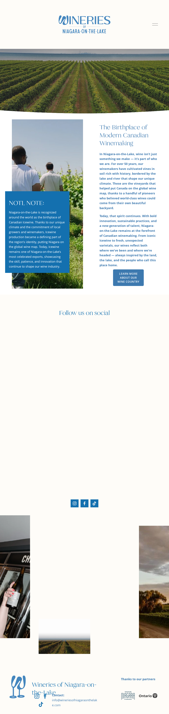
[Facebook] (84, 503)
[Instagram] (75, 503)
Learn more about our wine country (128, 277)
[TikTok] (94, 503)
